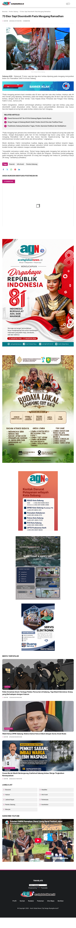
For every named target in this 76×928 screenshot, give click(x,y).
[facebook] (4, 169)
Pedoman (40, 901)
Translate (44, 888)
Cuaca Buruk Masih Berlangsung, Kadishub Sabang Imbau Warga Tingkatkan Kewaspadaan (33, 774)
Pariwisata (44, 799)
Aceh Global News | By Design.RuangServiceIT (44, 908)
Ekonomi (8, 789)
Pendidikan (8, 728)
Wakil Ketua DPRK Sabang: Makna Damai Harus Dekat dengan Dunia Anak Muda (34, 734)
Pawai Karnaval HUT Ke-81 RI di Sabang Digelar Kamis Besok (29, 118)
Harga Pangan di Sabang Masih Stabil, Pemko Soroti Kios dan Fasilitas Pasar (35, 122)
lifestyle (7, 809)
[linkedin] (20, 169)
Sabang (7, 686)
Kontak (22, 901)
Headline (44, 789)
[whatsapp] (12, 169)
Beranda (4, 11)
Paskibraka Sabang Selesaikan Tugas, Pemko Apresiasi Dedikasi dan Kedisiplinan (37, 126)
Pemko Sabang (13, 11)
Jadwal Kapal (9, 799)
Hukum (7, 794)
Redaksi (31, 901)
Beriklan (61, 901)
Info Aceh (20, 164)
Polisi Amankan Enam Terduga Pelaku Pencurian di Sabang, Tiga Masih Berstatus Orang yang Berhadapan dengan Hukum (37, 693)
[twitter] (8, 169)
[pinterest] (16, 169)
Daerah (12, 164)
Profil (14, 901)
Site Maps (50, 901)
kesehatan (44, 804)
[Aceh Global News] (13, 5)
